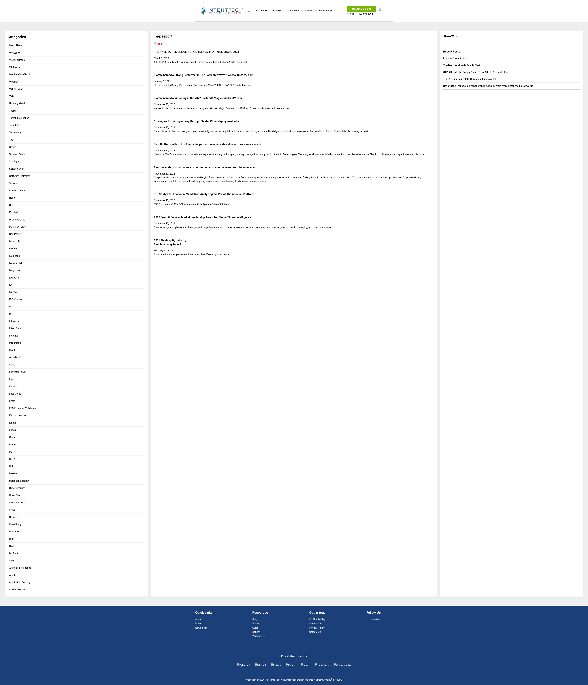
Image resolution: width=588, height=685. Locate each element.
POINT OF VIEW (17, 226)
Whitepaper (15, 67)
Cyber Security (17, 488)
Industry (324, 10)
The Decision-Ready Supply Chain (462, 65)
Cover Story (15, 495)
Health (12, 350)
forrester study (17, 372)
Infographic (15, 342)
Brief (11, 538)
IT (10, 306)
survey (13, 147)
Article (12, 575)
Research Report (18, 190)
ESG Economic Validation (22, 408)
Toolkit (12, 110)
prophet (13, 212)
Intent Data (15, 328)
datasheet (14, 473)
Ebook (12, 430)
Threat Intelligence (19, 118)
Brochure (14, 531)
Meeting (13, 248)
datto (12, 466)
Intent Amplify (325, 680)
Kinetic (13, 292)
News (198, 623)
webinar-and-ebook (20, 74)
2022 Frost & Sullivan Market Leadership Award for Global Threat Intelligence (202, 217)
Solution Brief (16, 168)
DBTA (12, 458)
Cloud (12, 509)
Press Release (17, 219)
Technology (293, 10)
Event (12, 400)
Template (14, 125)
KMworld (14, 277)
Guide (12, 364)
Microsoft (14, 241)
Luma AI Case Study (454, 58)
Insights (277, 10)
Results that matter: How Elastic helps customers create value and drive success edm (208, 144)
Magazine (14, 270)
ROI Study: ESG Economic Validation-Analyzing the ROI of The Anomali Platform (204, 194)
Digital (12, 437)
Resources (262, 10)
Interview (14, 321)
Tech (11, 139)
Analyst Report (17, 589)
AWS (11, 560)
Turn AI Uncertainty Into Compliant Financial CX (469, 79)
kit (10, 284)
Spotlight (14, 161)
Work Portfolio (17, 59)
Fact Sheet (15, 393)
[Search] (249, 11)
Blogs (255, 619)
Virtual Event (16, 89)
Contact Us (315, 631)
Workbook (14, 52)
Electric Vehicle (17, 415)
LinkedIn (375, 619)
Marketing (14, 255)
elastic (12, 422)
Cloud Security (17, 502)
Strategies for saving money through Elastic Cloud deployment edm (196, 121)
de (10, 451)
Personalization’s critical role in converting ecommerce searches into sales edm (204, 167)
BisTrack (13, 553)
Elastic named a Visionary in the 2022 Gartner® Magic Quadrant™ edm (198, 98)
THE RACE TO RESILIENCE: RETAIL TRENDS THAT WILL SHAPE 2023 (196, 51)
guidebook (15, 357)
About (198, 619)
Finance (13, 386)
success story (17, 154)
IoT (11, 313)
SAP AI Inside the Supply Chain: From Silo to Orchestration (475, 72)
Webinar (13, 81)
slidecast (14, 183)
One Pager (15, 234)
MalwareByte (16, 263)
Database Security (19, 480)
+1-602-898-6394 (364, 13)
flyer (12, 379)
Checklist (14, 517)
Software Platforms (19, 176)
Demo (12, 444)
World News (15, 45)
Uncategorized (17, 103)
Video (12, 96)
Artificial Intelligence (20, 567)
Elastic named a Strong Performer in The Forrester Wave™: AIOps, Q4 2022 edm (203, 75)
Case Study (15, 524)
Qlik (11, 205)
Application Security (19, 582)
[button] (465, 42)
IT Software (15, 299)
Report (12, 197)
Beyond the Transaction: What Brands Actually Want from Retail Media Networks (488, 86)
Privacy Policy (317, 627)
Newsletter (311, 10)
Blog (11, 546)
